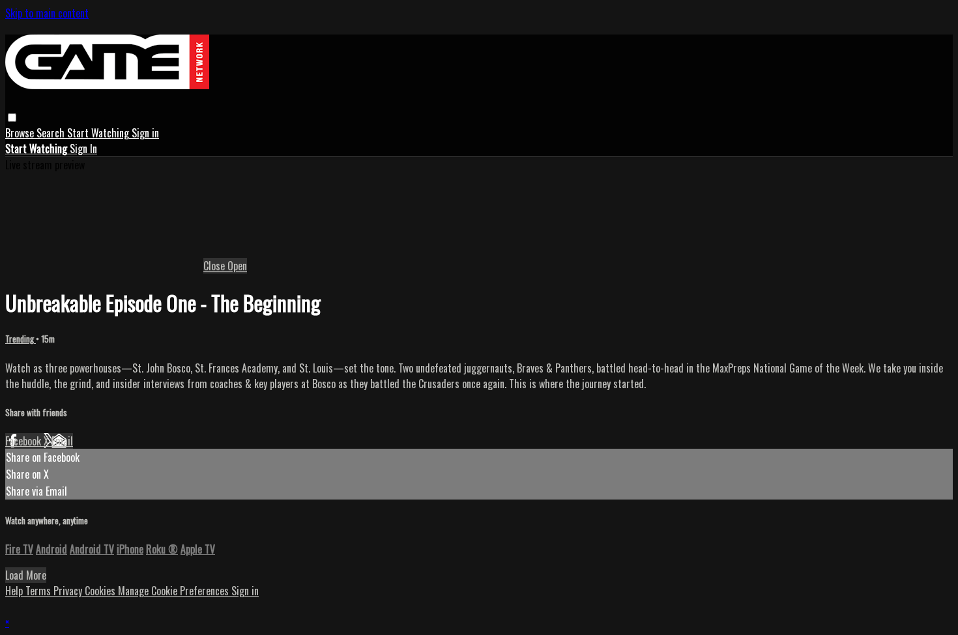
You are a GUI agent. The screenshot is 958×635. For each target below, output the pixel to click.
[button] (12, 117)
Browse (20, 133)
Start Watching (99, 133)
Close (215, 266)
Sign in (145, 133)
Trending (20, 338)
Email (62, 441)
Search (51, 133)
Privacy (69, 591)
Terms (39, 591)
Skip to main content (47, 13)
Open (237, 266)
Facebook (24, 441)
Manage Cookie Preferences (174, 591)
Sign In (83, 148)
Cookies (101, 591)
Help (15, 591)
